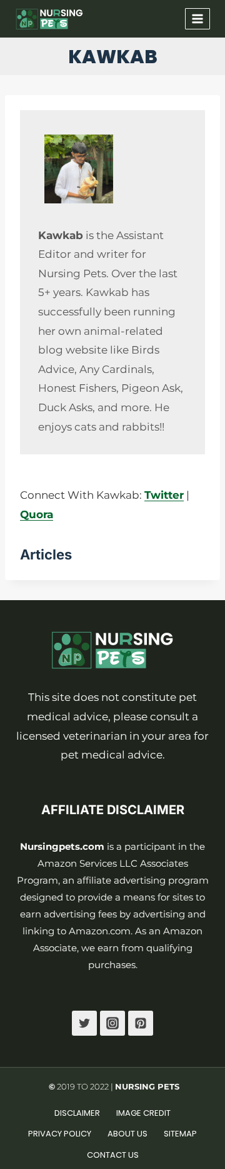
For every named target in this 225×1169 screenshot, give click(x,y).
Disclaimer (77, 1113)
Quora (36, 514)
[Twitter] (84, 1023)
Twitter (164, 495)
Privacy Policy (59, 1134)
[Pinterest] (140, 1023)
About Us (128, 1134)
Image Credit (143, 1113)
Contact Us (113, 1155)
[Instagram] (112, 1023)
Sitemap (180, 1134)
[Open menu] (197, 18)
